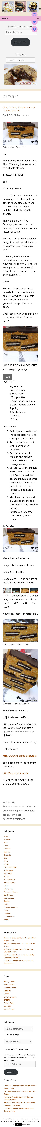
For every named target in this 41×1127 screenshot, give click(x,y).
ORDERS (7, 1000)
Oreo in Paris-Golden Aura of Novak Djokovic (19, 109)
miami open (11, 806)
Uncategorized (9, 916)
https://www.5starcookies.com (19, 755)
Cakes (6, 846)
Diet (5, 858)
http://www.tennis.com (15, 773)
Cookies (7, 852)
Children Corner (10, 988)
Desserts (10, 802)
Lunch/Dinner (9, 889)
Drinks (6, 864)
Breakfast (7, 840)
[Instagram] (34, 15)
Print (7, 377)
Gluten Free (8, 870)
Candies (7, 849)
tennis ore (16, 814)
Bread (6, 837)
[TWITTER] (34, 22)
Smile (6, 904)
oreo (5, 810)
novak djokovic (27, 806)
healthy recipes (9, 883)
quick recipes (9, 898)
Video (6, 920)
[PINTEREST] (34, 29)
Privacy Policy (9, 1003)
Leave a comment (15, 819)
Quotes (6, 901)
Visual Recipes (9, 1009)
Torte (6, 910)
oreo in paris (16, 810)
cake (5, 843)
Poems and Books (11, 892)
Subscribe (20, 42)
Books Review (9, 985)
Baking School (9, 982)
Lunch (6, 886)
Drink (6, 861)
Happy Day (8, 873)
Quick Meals (8, 895)
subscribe (7, 1006)
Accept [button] (18, 1124)
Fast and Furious (10, 867)
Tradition (7, 913)
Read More (26, 1124)
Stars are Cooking (10, 907)
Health (6, 876)
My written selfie (10, 997)
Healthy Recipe (9, 880)
